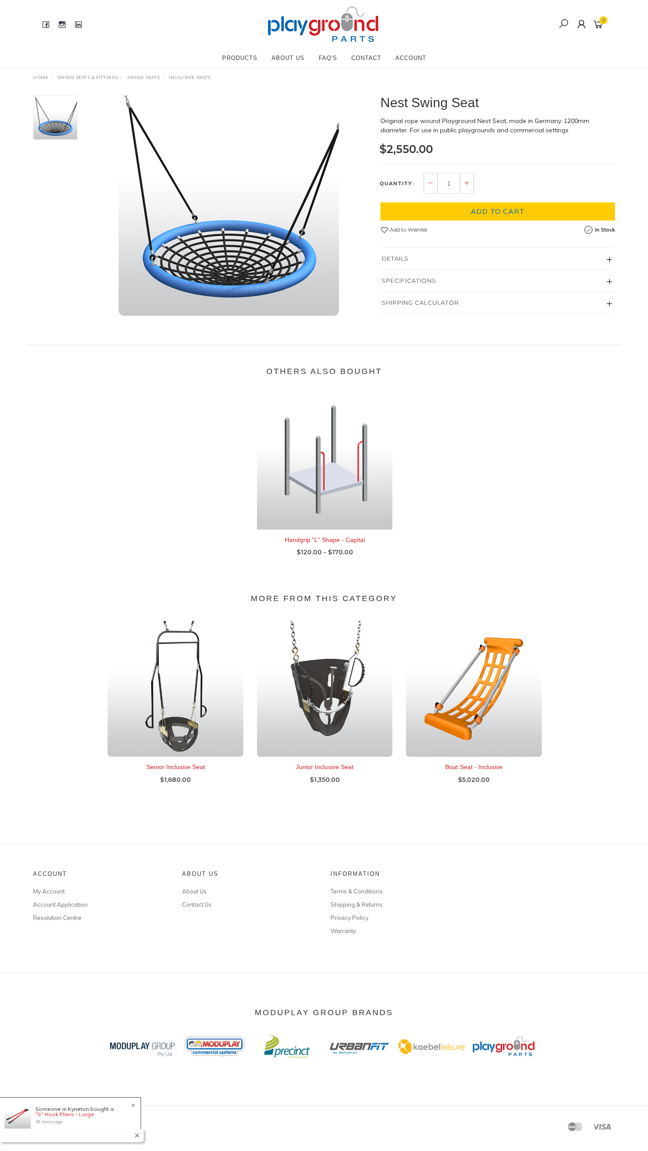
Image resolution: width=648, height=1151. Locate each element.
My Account (49, 891)
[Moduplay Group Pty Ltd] (323, 24)
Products (239, 58)
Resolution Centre (57, 917)
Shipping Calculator (420, 302)
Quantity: (397, 183)
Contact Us (197, 904)
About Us (288, 58)
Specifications (409, 280)
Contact (366, 58)
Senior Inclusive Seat (175, 766)
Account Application (60, 904)
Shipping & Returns (357, 904)
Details (395, 258)
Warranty (343, 930)
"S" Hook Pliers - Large (64, 1114)
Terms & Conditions (357, 891)
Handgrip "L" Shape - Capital (325, 539)
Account (410, 58)
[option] (229, 205)
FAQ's (328, 58)
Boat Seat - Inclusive (474, 766)
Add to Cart (498, 211)
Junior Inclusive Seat (325, 766)
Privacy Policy (350, 917)
